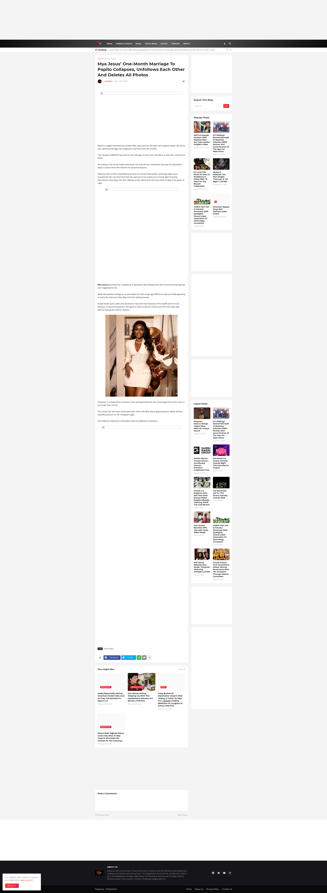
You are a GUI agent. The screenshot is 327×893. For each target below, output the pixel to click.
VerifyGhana (111, 889)
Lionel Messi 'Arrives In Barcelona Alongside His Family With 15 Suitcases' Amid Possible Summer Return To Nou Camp (162, 50)
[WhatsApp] (139, 657)
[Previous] (227, 50)
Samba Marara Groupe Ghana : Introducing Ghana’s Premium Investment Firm (201, 464)
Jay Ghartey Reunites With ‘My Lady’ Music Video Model (201, 529)
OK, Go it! (12, 886)
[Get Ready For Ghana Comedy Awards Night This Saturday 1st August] (221, 450)
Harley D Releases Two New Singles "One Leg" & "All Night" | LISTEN (220, 177)
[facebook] (213, 873)
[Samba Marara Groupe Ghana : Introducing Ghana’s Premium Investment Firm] (202, 450)
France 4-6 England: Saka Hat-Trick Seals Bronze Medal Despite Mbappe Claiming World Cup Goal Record (201, 498)
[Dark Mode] (225, 43)
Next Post (182, 815)
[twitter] (219, 873)
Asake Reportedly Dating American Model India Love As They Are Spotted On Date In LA (111, 697)
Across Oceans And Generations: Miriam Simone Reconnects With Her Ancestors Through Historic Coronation (221, 569)
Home (100, 59)
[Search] (230, 43)
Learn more (25, 880)
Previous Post (103, 815)
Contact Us (227, 889)
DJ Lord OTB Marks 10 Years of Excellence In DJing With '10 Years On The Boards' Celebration (202, 179)
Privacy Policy (212, 889)
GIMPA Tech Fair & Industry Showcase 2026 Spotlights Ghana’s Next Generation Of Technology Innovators (201, 215)
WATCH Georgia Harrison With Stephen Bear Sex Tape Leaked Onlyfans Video (202, 140)
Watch (186, 43)
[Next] (231, 50)
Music (138, 43)
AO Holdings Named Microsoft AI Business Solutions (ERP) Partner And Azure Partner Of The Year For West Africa (221, 143)
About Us (199, 889)
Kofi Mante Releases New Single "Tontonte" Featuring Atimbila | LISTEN (202, 567)
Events (164, 43)
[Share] (183, 81)
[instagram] (230, 873)
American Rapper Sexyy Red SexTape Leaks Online (221, 210)
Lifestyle (175, 43)
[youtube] (224, 873)
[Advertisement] (163, 20)
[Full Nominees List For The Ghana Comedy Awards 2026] (221, 482)
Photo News (151, 43)
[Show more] (149, 657)
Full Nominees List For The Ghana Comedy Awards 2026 (220, 494)
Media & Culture (124, 43)
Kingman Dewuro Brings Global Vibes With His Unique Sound (201, 426)
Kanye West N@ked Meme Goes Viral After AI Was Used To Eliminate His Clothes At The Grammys (111, 737)
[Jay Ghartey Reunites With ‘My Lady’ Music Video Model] (202, 517)
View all (182, 669)
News (109, 43)
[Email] (144, 657)
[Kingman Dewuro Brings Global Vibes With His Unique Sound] (202, 413)
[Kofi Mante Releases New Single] (202, 554)
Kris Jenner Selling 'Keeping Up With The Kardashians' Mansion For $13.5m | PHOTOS (140, 697)
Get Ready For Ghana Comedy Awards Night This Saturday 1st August (221, 463)
